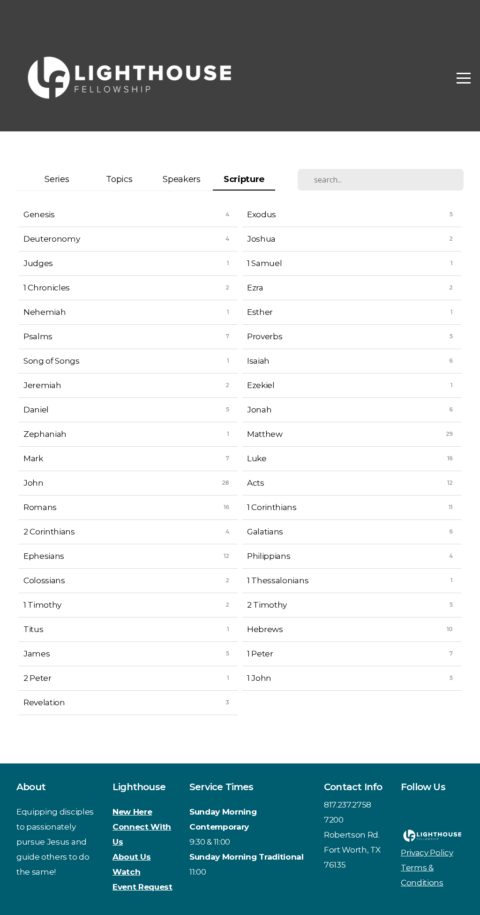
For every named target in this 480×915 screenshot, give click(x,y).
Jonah (259, 409)
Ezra (255, 287)
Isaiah (258, 361)
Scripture (244, 179)
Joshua (261, 239)
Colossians (44, 580)
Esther (260, 312)
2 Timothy (267, 605)
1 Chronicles (46, 287)
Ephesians (43, 556)
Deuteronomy (51, 239)
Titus (33, 629)
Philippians (268, 556)
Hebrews (265, 629)
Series (57, 179)
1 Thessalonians (277, 580)
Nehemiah (44, 312)
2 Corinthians (49, 531)
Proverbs (264, 336)
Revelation (44, 702)
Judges (38, 263)
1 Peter (260, 653)
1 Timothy (42, 605)
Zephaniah (45, 434)
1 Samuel (264, 263)
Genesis (39, 214)
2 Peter (37, 678)
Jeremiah (42, 385)
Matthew (265, 434)
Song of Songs (51, 361)
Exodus (261, 214)
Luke (257, 458)
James (36, 653)
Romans (40, 507)
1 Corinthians (272, 507)
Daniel (36, 409)
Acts (255, 483)
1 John (259, 678)
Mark (33, 458)
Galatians (265, 531)
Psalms (37, 336)
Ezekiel (261, 385)
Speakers (181, 179)
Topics (119, 179)
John (33, 483)
